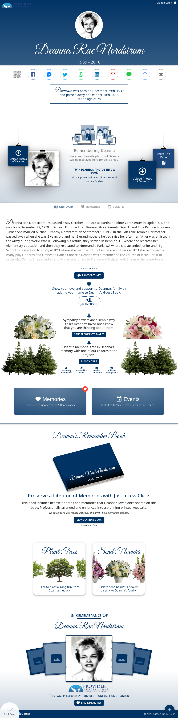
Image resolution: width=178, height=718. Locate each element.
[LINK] (161, 74)
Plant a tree (89, 361)
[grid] (89, 159)
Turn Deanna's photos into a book (94, 171)
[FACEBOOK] (33, 74)
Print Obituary (91, 275)
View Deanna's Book (89, 519)
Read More (89, 268)
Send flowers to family (89, 334)
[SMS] (129, 74)
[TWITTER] (65, 74)
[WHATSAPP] (81, 74)
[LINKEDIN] (97, 74)
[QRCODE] (17, 74)
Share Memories (91, 702)
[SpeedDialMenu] (170, 710)
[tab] (64, 206)
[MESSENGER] (49, 74)
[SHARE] (145, 74)
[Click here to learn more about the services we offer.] (89, 689)
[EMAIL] (113, 74)
